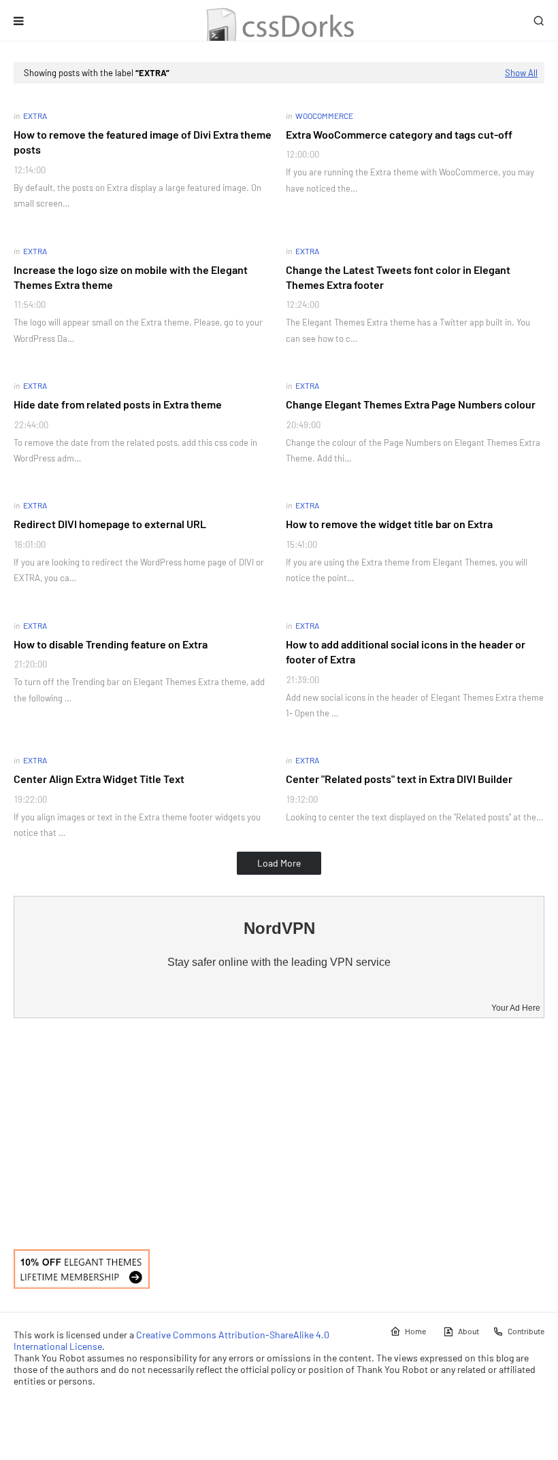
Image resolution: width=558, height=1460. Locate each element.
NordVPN (279, 928)
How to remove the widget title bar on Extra (389, 523)
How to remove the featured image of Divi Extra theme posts (143, 142)
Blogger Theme (79, 1407)
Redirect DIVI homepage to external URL (110, 523)
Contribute (526, 1331)
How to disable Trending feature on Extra (111, 644)
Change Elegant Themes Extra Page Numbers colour (411, 404)
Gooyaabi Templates (196, 1407)
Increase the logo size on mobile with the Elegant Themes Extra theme (131, 277)
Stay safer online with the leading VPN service (279, 962)
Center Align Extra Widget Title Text (99, 778)
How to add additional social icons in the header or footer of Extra (405, 651)
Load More (279, 863)
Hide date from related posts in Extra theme (118, 404)
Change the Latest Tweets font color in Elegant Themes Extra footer (398, 277)
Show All (521, 72)
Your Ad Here (515, 1008)
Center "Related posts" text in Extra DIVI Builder (399, 778)
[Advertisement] (279, 1134)
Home (415, 1331)
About (468, 1331)
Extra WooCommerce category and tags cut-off (399, 134)
